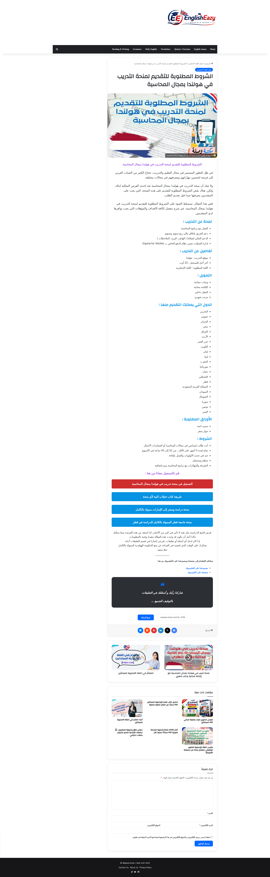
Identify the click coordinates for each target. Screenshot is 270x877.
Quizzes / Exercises (182, 49)
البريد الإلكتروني (206, 825)
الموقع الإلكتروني (153, 825)
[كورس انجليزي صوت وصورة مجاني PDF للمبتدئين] (197, 708)
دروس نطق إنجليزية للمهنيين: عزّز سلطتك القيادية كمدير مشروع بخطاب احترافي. (129, 732)
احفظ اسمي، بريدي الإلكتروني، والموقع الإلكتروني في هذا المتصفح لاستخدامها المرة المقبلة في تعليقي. (171, 837)
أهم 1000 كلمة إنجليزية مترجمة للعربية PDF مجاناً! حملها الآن (164, 731)
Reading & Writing (120, 49)
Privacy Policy (145, 867)
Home (212, 49)
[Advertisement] (107, 22)
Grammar (137, 49)
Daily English (151, 49)
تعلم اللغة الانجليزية (195, 63)
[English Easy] (191, 18)
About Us (134, 867)
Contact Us (124, 867)
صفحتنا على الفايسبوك (198, 572)
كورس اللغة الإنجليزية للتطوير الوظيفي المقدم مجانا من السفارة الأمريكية (198, 749)
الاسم (210, 813)
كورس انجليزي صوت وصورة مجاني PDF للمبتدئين (198, 721)
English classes (200, 49)
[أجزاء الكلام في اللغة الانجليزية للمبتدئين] (127, 708)
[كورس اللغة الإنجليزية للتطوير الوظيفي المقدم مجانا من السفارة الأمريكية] (197, 736)
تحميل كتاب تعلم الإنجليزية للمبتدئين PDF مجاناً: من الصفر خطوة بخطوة (162, 703)
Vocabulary (165, 49)
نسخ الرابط (145, 617)
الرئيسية (207, 63)
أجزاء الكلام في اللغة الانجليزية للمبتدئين (130, 721)
